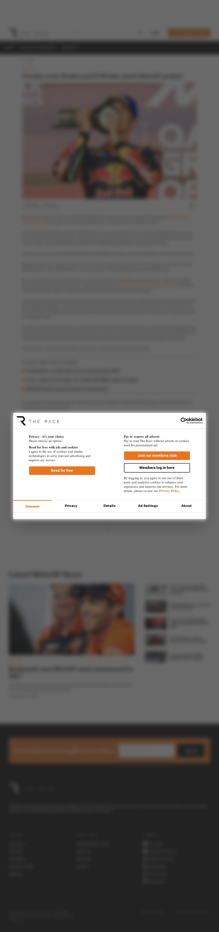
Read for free (62, 471)
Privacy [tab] (71, 506)
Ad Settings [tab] (148, 506)
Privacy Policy (169, 491)
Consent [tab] (32, 506)
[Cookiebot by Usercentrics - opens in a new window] (184, 420)
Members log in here (157, 468)
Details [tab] (110, 506)
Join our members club (157, 456)
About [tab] (186, 506)
